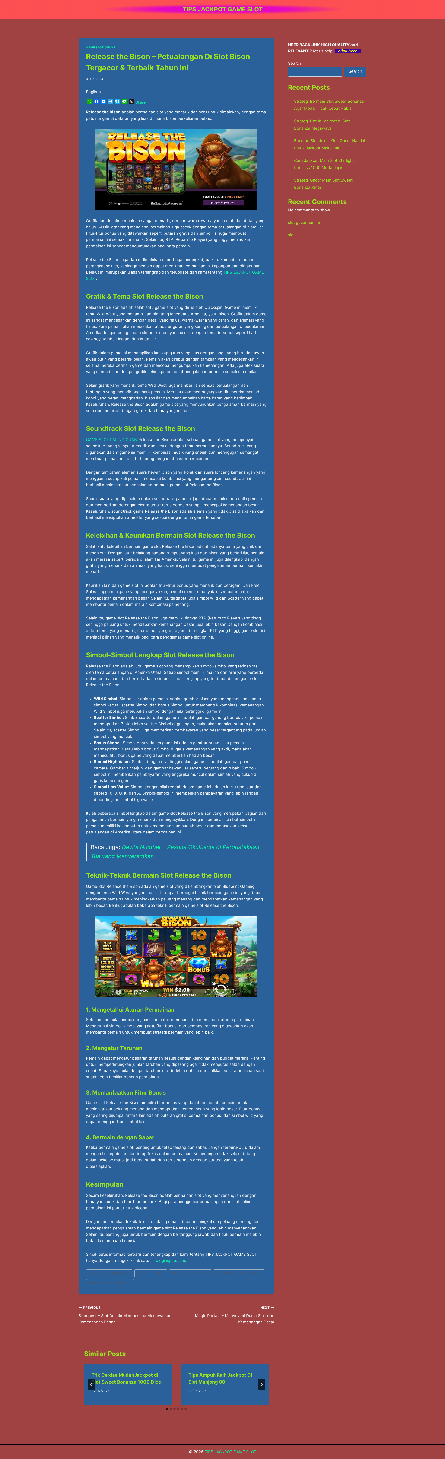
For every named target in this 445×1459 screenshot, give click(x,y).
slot (291, 235)
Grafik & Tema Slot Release (109, 1273)
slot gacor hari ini (304, 222)
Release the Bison (151, 1273)
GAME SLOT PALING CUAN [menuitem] (111, 439)
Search (294, 63)
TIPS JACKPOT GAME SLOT (110, 1283)
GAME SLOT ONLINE (101, 47)
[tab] (167, 1409)
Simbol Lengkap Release (190, 1273)
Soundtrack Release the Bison (238, 1273)
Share (141, 102)
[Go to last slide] (91, 1384)
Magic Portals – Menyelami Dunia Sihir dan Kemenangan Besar (234, 1315)
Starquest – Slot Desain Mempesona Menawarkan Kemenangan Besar (125, 1315)
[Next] (261, 1384)
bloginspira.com (170, 1260)
